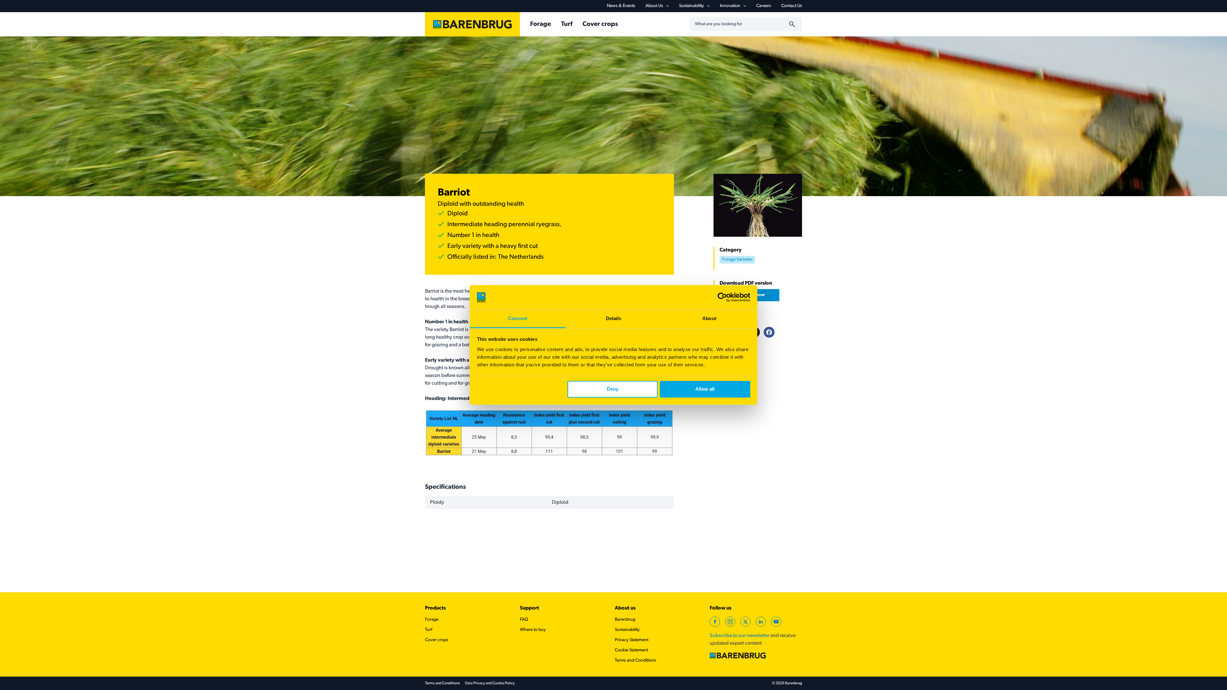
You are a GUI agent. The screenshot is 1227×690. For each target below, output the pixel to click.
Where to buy (533, 629)
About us (625, 608)
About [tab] (709, 318)
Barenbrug (625, 619)
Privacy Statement (631, 640)
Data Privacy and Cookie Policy (490, 683)
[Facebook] (769, 332)
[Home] (472, 24)
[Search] (793, 24)
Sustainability (691, 6)
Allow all (704, 389)
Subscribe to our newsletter (739, 635)
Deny (612, 389)
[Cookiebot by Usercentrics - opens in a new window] (722, 297)
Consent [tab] (517, 318)
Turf (566, 24)
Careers (763, 6)
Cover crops (600, 24)
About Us (654, 6)
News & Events (621, 6)
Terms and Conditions (635, 660)
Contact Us (791, 6)
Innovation (730, 6)
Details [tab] (613, 318)
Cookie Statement (631, 650)
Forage (540, 24)
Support (529, 608)
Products (435, 608)
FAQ (524, 619)
